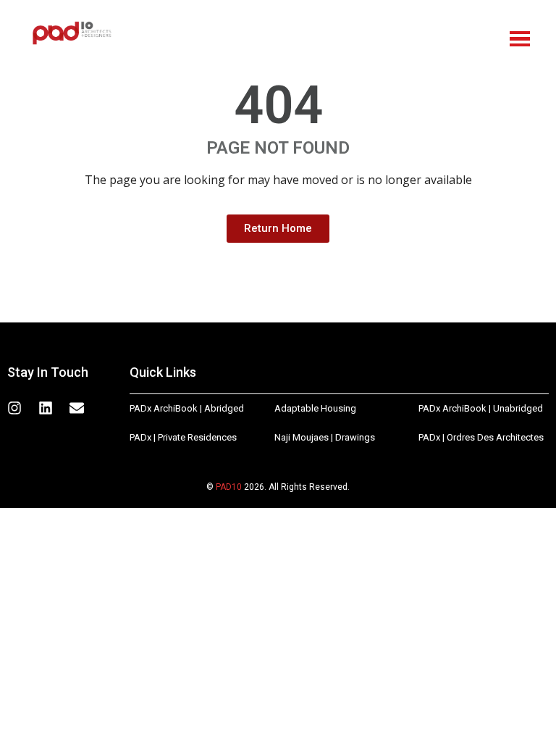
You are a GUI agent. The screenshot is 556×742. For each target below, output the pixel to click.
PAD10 (229, 487)
